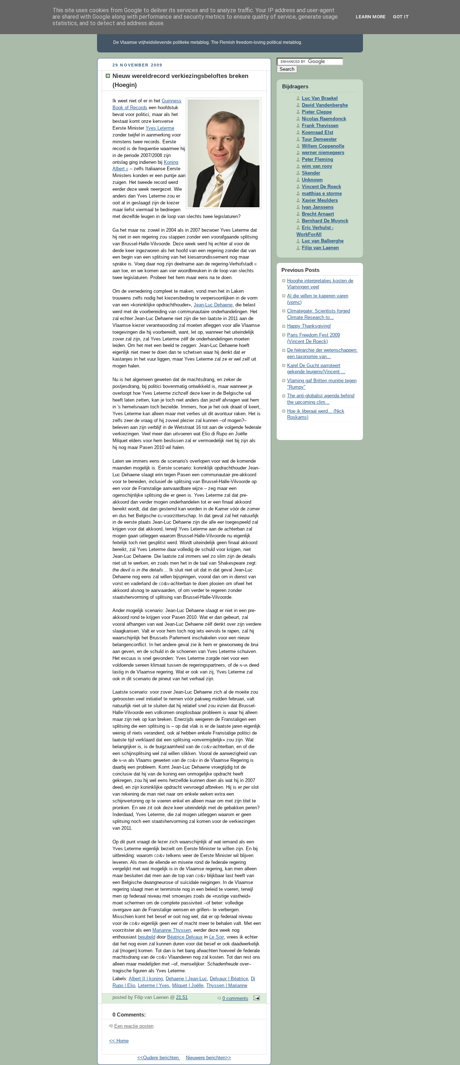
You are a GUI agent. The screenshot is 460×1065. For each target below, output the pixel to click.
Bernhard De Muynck (325, 220)
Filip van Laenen (320, 247)
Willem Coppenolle (323, 146)
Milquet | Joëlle (187, 985)
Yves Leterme (160, 128)
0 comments (235, 998)
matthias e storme (322, 193)
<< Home (119, 1040)
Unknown (312, 179)
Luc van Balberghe (323, 241)
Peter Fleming (317, 159)
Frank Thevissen (320, 125)
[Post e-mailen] (255, 998)
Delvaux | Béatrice (229, 978)
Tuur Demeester (319, 139)
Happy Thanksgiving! (309, 326)
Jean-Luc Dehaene (213, 304)
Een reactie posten (133, 1026)
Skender (311, 173)
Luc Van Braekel (320, 98)
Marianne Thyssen (171, 930)
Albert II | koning (146, 978)
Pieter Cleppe (317, 112)
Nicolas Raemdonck (324, 118)
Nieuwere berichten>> (208, 1057)
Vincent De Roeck (321, 186)
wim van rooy (317, 166)
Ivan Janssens (318, 207)
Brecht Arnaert (318, 214)
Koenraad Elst (317, 132)
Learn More (371, 16)
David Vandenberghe (325, 105)
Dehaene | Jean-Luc (186, 978)
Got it (401, 16)
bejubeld (146, 937)
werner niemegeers (323, 152)
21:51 (182, 997)
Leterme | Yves (153, 985)
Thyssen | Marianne (226, 985)
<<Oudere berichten (158, 1057)
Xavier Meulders (320, 200)
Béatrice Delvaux (185, 937)
